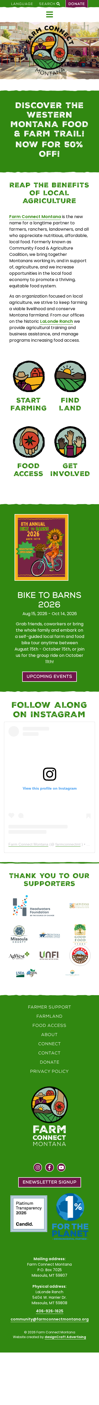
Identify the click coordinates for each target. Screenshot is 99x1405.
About (49, 1034)
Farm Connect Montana (35, 217)
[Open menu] (49, 14)
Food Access (49, 1025)
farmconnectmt (68, 844)
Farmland (49, 1016)
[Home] (49, 51)
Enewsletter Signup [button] (50, 1182)
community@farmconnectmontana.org (50, 1319)
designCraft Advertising (65, 1337)
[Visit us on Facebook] (49, 1168)
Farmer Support (49, 1007)
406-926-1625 (49, 1311)
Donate (76, 4)
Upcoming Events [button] (49, 676)
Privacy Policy (49, 1071)
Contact (49, 1052)
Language (22, 4)
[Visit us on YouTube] (61, 1168)
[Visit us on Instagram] (38, 1168)
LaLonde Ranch (56, 321)
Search (47, 4)
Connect (49, 1043)
